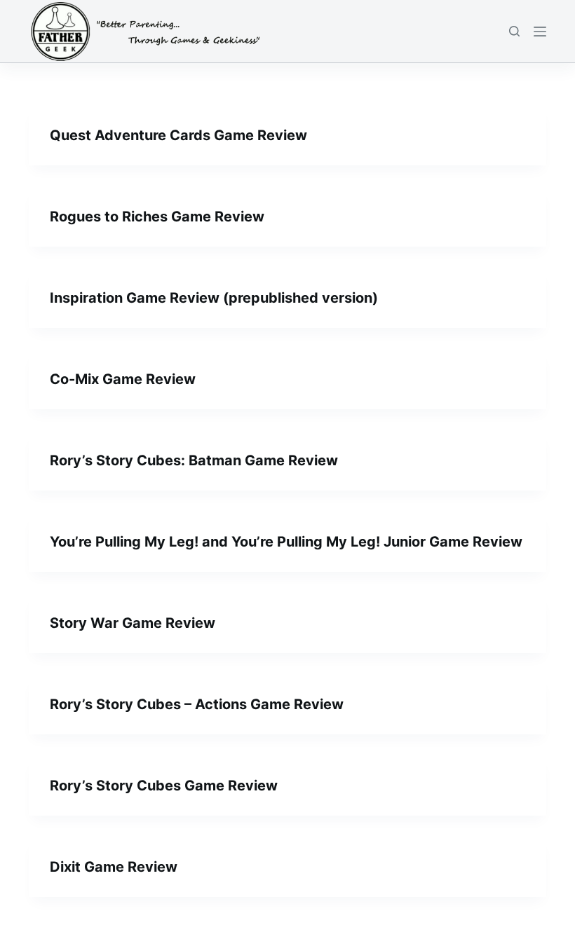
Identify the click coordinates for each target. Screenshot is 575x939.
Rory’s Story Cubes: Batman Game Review (194, 460)
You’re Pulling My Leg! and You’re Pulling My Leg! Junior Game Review (286, 541)
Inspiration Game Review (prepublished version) (214, 297)
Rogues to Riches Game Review (157, 216)
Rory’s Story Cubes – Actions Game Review (197, 704)
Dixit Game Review (113, 866)
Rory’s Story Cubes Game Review (164, 785)
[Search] (514, 31)
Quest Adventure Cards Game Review (178, 135)
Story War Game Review (132, 623)
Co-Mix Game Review (123, 379)
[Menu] (540, 31)
